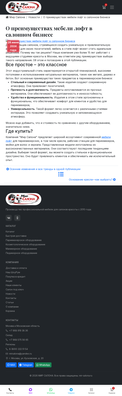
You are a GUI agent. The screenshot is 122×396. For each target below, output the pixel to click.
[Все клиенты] (61, 174)
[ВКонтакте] (9, 218)
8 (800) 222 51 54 (18, 349)
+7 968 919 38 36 (18, 330)
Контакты (11, 298)
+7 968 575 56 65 (18, 339)
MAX (12, 365)
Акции (9, 280)
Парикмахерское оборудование (24, 240)
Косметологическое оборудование (25, 244)
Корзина (10, 311)
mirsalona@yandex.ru (20, 353)
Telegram (27, 365)
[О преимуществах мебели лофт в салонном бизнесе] (40, 40)
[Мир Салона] (23, 7)
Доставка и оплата (16, 268)
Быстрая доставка (16, 235)
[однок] (17, 218)
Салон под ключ (15, 289)
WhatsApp (44, 365)
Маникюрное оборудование (21, 248)
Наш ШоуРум (13, 272)
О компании (12, 306)
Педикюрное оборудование (21, 253)
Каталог (10, 231)
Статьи (10, 302)
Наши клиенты (13, 285)
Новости (10, 293)
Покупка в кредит (15, 276)
